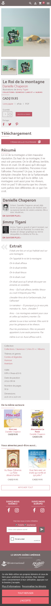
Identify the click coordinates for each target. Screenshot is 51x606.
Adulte (20, 524)
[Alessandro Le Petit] (37, 418)
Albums (39, 92)
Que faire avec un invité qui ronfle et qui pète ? (37, 472)
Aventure (8, 363)
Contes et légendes (13, 357)
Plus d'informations (11, 586)
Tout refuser (25, 593)
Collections (8, 92)
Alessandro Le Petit (37, 431)
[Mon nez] (13, 418)
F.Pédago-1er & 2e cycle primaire (25, 142)
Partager (6, 120)
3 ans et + (30, 92)
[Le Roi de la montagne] (9, 67)
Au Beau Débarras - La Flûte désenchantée (12, 472)
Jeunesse (20, 92)
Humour (8, 360)
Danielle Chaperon (13, 432)
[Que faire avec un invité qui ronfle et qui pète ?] (37, 459)
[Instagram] (17, 511)
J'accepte (25, 600)
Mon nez (13, 429)
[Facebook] (9, 511)
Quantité (6, 110)
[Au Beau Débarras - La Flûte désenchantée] (13, 459)
